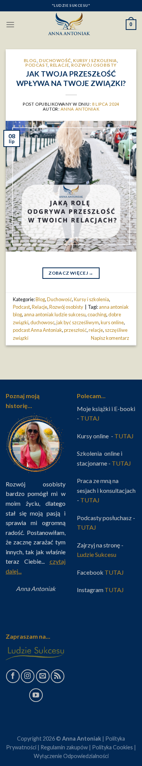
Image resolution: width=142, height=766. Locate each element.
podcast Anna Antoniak (37, 330)
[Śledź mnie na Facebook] (13, 676)
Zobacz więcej (70, 273)
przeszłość (75, 330)
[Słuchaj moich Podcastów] (57, 676)
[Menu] (10, 24)
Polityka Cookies (112, 747)
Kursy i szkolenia (95, 60)
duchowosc (42, 322)
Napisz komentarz (110, 338)
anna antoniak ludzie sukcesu (55, 314)
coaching (96, 314)
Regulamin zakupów (64, 747)
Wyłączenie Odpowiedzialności (71, 756)
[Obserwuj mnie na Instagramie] (27, 676)
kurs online (112, 322)
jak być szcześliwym (77, 322)
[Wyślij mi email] (43, 676)
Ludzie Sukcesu (97, 554)
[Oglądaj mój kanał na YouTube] (36, 695)
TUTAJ (90, 418)
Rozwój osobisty (93, 65)
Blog (30, 60)
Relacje (59, 65)
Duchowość (55, 60)
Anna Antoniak (80, 108)
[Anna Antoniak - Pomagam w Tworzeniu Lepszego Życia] (71, 24)
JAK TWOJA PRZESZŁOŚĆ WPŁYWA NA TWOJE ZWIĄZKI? (71, 78)
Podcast (36, 65)
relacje (96, 330)
